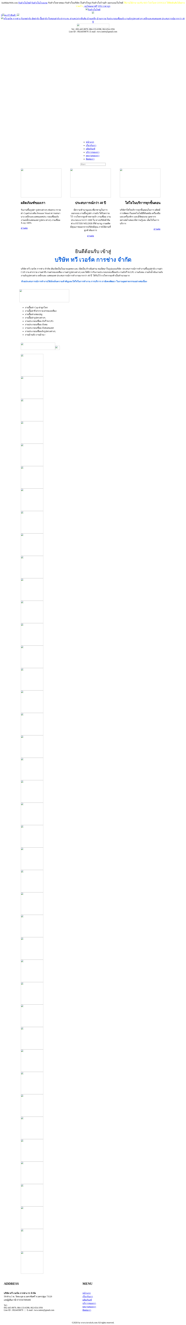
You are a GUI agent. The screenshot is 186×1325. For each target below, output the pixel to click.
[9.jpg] (91, 567)
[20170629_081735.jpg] (91, 971)
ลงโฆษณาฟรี (90, 6)
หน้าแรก (87, 1293)
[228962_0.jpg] (91, 746)
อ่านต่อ (24, 228)
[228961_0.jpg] (91, 724)
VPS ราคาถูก (104, 6)
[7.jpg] (91, 522)
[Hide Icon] (93, 13)
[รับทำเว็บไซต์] (93, 9)
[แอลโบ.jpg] (91, 365)
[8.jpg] (91, 544)
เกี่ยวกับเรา (88, 1296)
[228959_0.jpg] (91, 679)
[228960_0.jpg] (91, 701)
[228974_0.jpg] (91, 926)
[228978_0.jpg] (91, 836)
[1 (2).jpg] (91, 387)
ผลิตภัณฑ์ (87, 1300)
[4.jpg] (91, 455)
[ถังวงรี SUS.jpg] (91, 589)
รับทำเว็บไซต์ (24, 3)
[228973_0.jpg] (91, 948)
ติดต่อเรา (87, 1310)
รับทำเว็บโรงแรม (39, 3)
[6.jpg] (91, 500)
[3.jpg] (91, 432)
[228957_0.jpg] (91, 769)
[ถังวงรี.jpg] (91, 612)
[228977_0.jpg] (91, 858)
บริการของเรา (89, 1303)
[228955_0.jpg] (91, 791)
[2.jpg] (91, 410)
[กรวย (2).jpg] (91, 657)
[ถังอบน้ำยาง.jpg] (91, 634)
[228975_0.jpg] (91, 903)
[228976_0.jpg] (91, 881)
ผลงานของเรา (89, 1307)
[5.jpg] (91, 477)
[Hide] (18, 15)
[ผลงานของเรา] (91, 993)
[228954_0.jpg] (91, 814)
